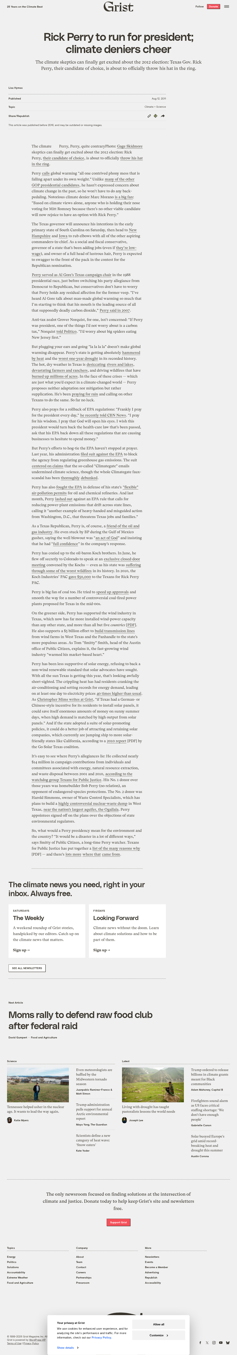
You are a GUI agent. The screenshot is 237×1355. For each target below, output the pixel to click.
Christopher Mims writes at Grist (65, 699)
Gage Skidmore (130, 146)
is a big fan (124, 197)
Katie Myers (21, 1120)
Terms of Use (14, 1343)
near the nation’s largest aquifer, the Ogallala (81, 809)
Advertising (152, 1272)
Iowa (63, 236)
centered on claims (47, 466)
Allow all (158, 1324)
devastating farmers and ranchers (60, 370)
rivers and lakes (120, 364)
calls (46, 173)
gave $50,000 (80, 577)
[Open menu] (226, 6)
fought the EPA (69, 487)
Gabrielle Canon (201, 1125)
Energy (11, 1256)
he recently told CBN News (103, 415)
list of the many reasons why (116, 848)
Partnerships (83, 1277)
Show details (65, 1347)
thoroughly (70, 478)
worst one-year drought (78, 358)
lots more (73, 854)
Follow (200, 6)
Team (79, 1261)
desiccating (96, 364)
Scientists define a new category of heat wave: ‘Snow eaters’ (93, 1140)
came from (111, 854)
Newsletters (152, 1256)
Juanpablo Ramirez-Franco (93, 1089)
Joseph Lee (136, 1120)
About (80, 1256)
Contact (81, 1267)
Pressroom (82, 1282)
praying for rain (85, 394)
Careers (81, 1272)
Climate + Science (155, 106)
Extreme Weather (17, 1277)
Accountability (16, 1272)
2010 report (116, 741)
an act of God (107, 538)
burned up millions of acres (55, 376)
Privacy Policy (31, 1343)
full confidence (65, 544)
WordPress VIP (37, 1339)
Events (149, 1261)
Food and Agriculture (44, 1037)
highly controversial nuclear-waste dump (92, 803)
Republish (151, 1277)
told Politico (66, 331)
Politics (11, 1261)
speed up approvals (112, 592)
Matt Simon (83, 1093)
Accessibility (153, 1282)
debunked (89, 478)
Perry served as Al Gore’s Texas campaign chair (71, 275)
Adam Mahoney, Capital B (207, 1089)
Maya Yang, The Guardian (91, 1124)
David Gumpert (18, 1037)
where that (92, 854)
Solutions (13, 1267)
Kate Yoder (82, 1150)
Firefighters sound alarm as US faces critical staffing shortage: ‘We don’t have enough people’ (209, 1110)
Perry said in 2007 (115, 310)
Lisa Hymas (16, 87)
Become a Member (156, 1267)
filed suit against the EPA (102, 454)
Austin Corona (200, 1156)
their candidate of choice (63, 158)
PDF (131, 625)
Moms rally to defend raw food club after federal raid (80, 1020)
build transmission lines (115, 631)
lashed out (63, 499)
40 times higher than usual (119, 693)
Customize (156, 1335)
